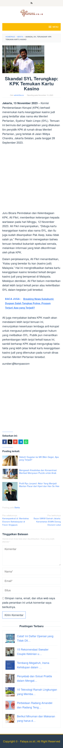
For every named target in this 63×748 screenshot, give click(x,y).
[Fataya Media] (31, 13)
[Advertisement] (31, 178)
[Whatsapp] (26, 442)
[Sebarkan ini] (4, 442)
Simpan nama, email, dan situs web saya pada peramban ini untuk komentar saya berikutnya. (28, 602)
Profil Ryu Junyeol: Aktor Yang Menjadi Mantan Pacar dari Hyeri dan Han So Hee (39, 485)
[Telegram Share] (20, 442)
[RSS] (31, 3)
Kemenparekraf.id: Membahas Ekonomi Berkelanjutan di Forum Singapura (15, 520)
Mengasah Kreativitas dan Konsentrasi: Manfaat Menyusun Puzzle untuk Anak (38, 471)
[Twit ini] (10, 442)
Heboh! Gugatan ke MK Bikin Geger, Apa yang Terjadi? (39, 458)
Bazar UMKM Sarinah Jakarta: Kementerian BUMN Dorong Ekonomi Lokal (47, 520)
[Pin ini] (15, 442)
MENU (55, 26)
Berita (17, 507)
